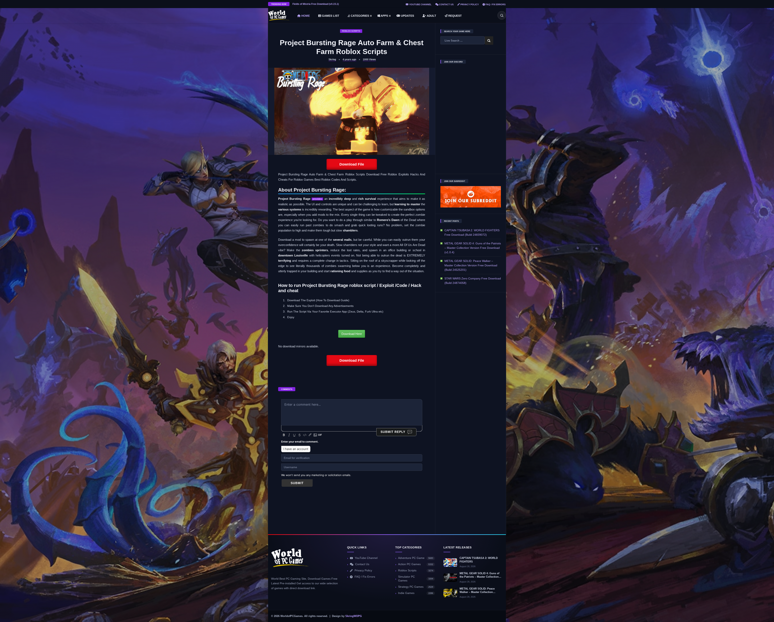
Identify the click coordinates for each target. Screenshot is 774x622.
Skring (332, 59)
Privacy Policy (469, 4)
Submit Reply (393, 431)
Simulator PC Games (415, 578)
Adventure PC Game (415, 557)
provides (317, 199)
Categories (359, 15)
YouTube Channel (420, 4)
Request (454, 15)
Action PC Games (415, 564)
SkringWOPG (353, 616)
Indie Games (415, 593)
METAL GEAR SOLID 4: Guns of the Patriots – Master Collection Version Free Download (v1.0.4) (472, 248)
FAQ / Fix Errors (495, 4)
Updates (407, 15)
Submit (297, 483)
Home (305, 15)
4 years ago (349, 59)
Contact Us (446, 4)
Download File (351, 164)
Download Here (351, 333)
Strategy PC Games (415, 586)
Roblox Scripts (351, 31)
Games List (330, 15)
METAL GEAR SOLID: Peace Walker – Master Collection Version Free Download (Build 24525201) (470, 265)
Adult (431, 15)
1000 (369, 59)
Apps (384, 15)
